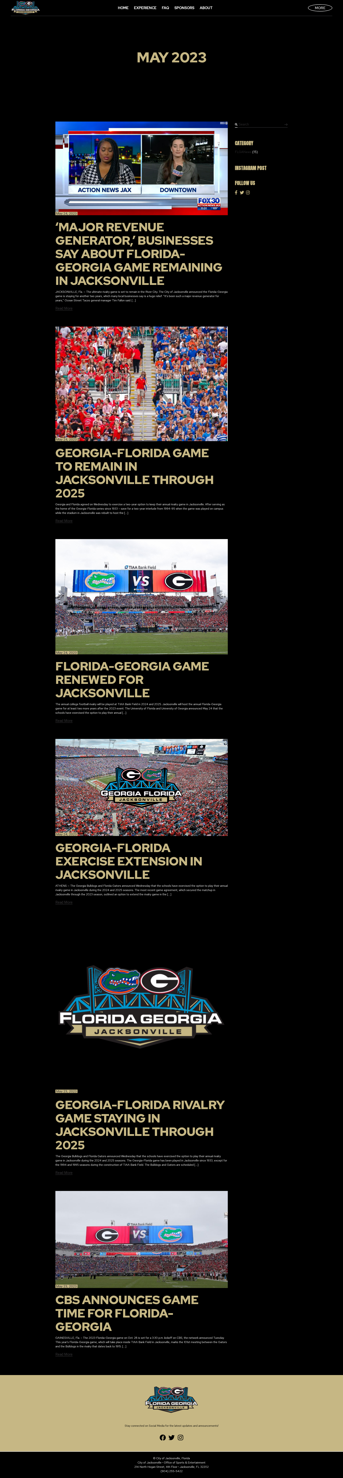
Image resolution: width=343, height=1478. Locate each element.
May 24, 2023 (66, 213)
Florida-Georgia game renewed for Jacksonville (132, 679)
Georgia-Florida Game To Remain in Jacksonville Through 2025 (134, 473)
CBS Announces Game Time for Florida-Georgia (126, 1313)
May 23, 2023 (66, 1091)
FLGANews (243, 152)
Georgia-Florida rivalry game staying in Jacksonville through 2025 (140, 1125)
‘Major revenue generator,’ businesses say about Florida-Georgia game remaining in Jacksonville (138, 253)
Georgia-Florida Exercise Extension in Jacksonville (128, 861)
